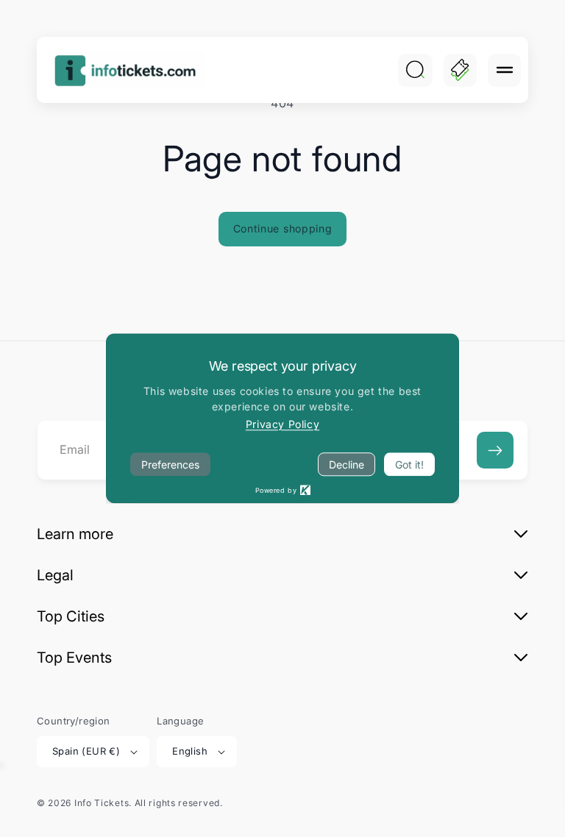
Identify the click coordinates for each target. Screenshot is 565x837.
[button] (504, 70)
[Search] (415, 70)
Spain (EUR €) (86, 751)
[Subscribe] (495, 450)
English (189, 751)
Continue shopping (283, 228)
